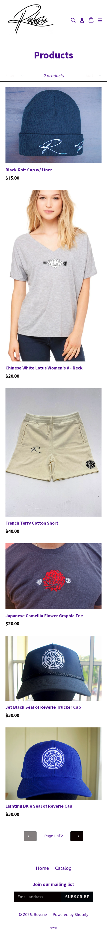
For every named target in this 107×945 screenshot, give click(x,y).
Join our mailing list (53, 884)
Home (42, 868)
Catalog (63, 868)
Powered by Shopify (70, 914)
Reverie (40, 914)
